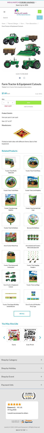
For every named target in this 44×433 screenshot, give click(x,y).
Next (40, 337)
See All (22, 313)
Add (28, 102)
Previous (4, 337)
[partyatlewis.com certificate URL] (22, 421)
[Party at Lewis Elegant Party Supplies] (22, 11)
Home (3, 23)
